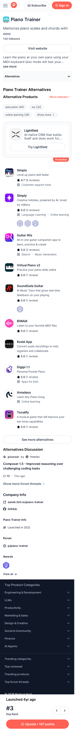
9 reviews (33, 180)
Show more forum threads (22, 484)
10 (8, 476)
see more (10, 66)
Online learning (59, 214)
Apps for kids (30, 381)
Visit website (37, 48)
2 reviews (33, 210)
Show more (44, 114)
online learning (17, 114)
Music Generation (46, 254)
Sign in (64, 5)
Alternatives (12, 76)
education (14, 107)
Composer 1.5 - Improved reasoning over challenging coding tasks (33, 466)
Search (26, 254)
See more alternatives (37, 439)
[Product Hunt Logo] (14, 5)
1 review (32, 275)
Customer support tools (36, 184)
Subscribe (38, 5)
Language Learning (34, 214)
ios (36, 107)
